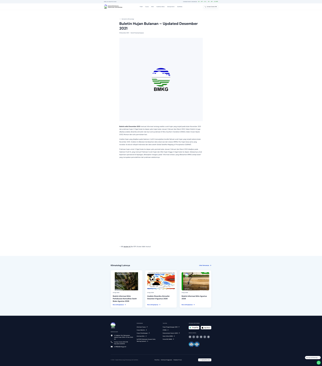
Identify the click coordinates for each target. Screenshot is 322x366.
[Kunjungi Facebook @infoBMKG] (193, 337)
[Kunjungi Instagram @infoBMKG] (201, 337)
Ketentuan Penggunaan (166, 360)
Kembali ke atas (206, 360)
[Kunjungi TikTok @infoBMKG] (204, 337)
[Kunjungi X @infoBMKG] (197, 337)
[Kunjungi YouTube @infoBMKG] (190, 337)
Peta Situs (156, 360)
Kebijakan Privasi (177, 360)
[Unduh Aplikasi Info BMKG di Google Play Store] (194, 327)
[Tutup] (319, 358)
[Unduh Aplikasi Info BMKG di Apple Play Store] (206, 327)
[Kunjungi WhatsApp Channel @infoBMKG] (208, 337)
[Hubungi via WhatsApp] (319, 363)
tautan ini (127, 247)
